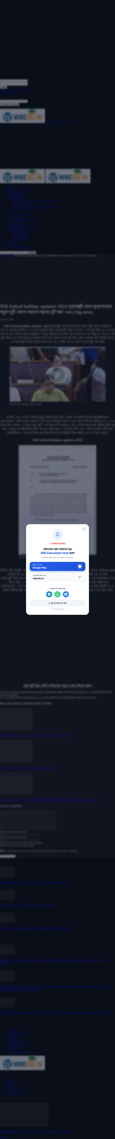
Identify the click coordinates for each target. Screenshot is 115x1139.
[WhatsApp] (57, 594)
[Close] (84, 529)
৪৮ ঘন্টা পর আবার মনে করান (57, 603)
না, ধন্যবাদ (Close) (58, 609)
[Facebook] (66, 594)
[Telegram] (49, 594)
